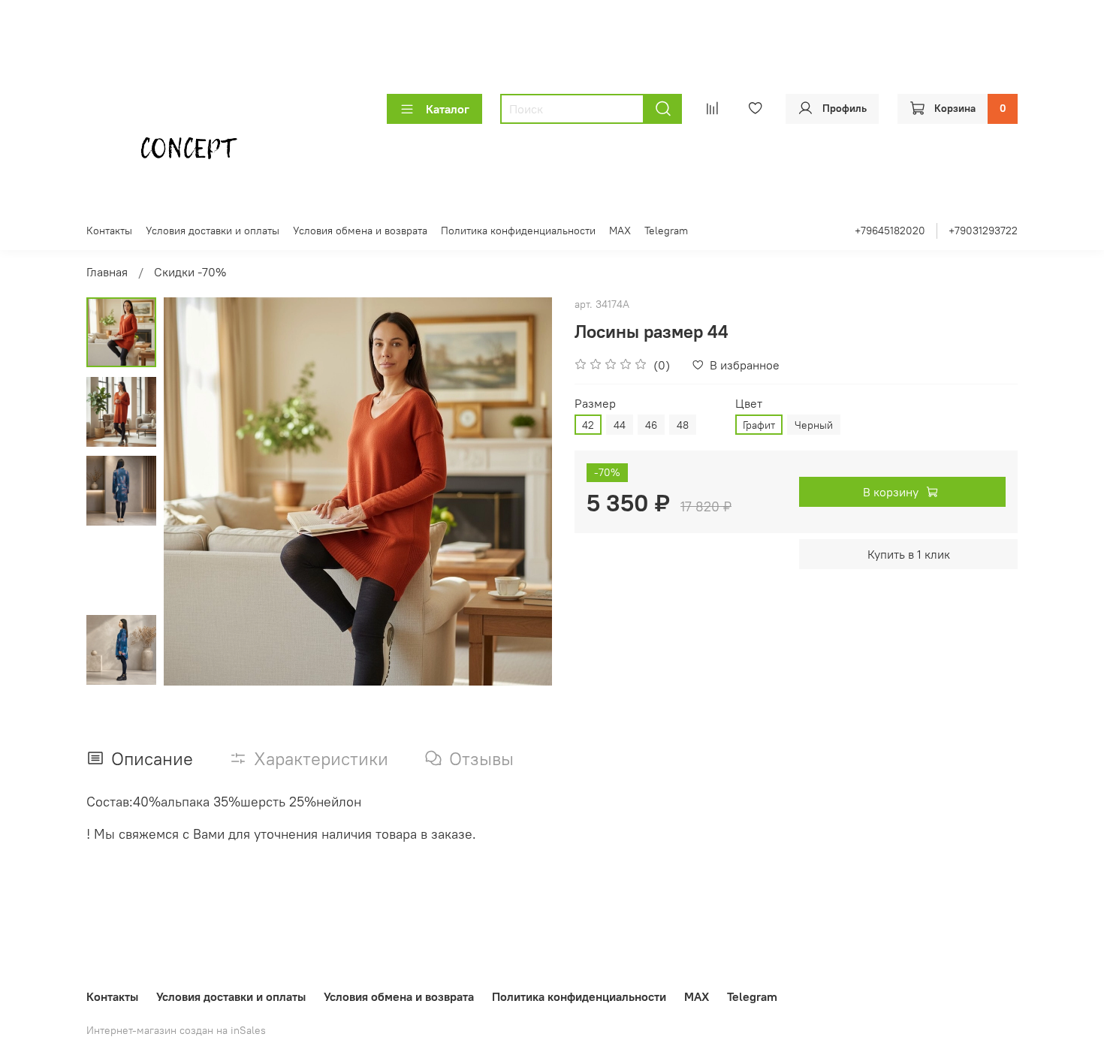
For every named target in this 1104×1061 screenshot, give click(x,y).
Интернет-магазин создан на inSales (176, 1030)
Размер (595, 403)
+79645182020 (890, 230)
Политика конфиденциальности (518, 230)
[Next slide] (522, 492)
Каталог (447, 108)
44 (620, 425)
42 (588, 425)
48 (683, 425)
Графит (759, 425)
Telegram (666, 230)
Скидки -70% (190, 271)
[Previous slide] (194, 492)
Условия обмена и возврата (360, 230)
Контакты (109, 230)
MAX (620, 230)
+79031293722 (983, 230)
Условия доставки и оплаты (212, 230)
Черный (814, 425)
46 (651, 425)
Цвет (748, 403)
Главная (107, 271)
